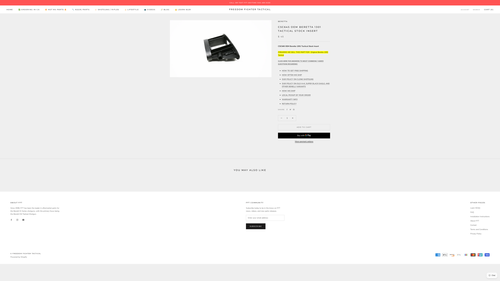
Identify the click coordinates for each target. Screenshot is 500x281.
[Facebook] (287, 109)
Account (465, 10)
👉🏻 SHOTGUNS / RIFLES (107, 10)
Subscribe (256, 226)
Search (476, 10)
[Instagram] (17, 219)
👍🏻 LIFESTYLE (132, 10)
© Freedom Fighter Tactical (25, 253)
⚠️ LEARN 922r (183, 10)
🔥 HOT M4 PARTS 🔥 (56, 10)
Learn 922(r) (475, 208)
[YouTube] (23, 219)
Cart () (488, 10)
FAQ (472, 212)
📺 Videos (149, 10)
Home (10, 10)
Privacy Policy (475, 233)
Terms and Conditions (479, 229)
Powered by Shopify (18, 257)
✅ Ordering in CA (29, 10)
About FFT (474, 221)
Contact (473, 225)
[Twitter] (290, 109)
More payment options (304, 141)
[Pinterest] (294, 109)
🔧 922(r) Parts (80, 10)
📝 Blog (165, 10)
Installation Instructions (480, 216)
